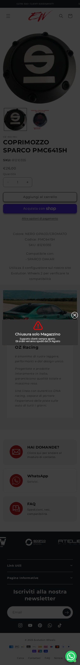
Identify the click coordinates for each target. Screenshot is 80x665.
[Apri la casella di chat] (71, 656)
